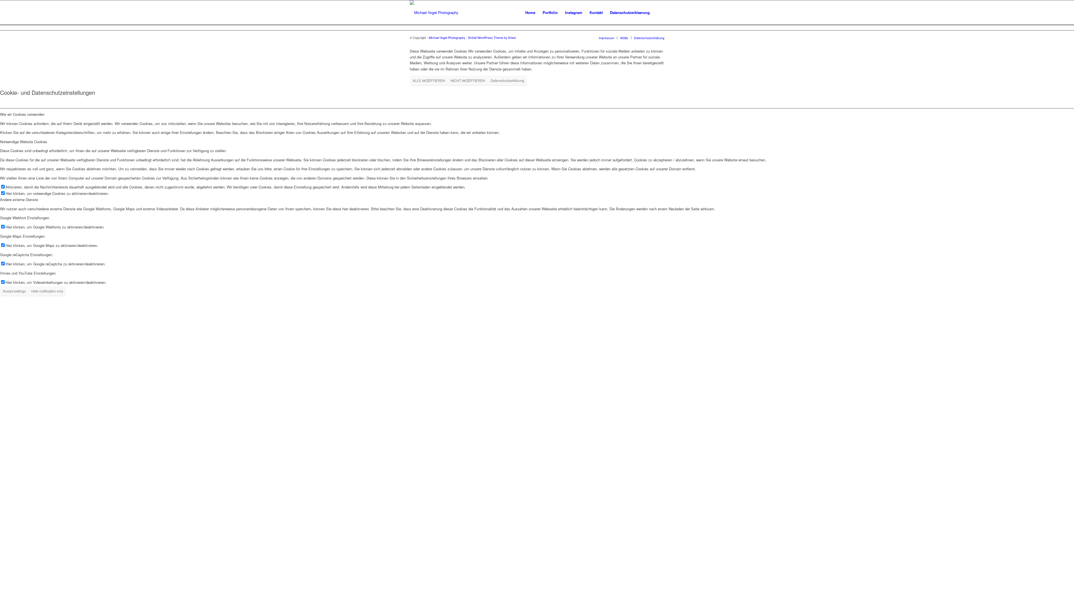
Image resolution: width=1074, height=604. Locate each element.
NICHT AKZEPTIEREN (468, 80)
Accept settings (14, 291)
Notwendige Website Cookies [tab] (23, 141)
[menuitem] (530, 12)
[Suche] (658, 12)
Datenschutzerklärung (507, 80)
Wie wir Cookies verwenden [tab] (22, 114)
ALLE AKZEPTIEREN (429, 80)
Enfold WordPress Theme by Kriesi (492, 37)
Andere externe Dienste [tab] (19, 199)
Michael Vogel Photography (447, 37)
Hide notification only (47, 291)
